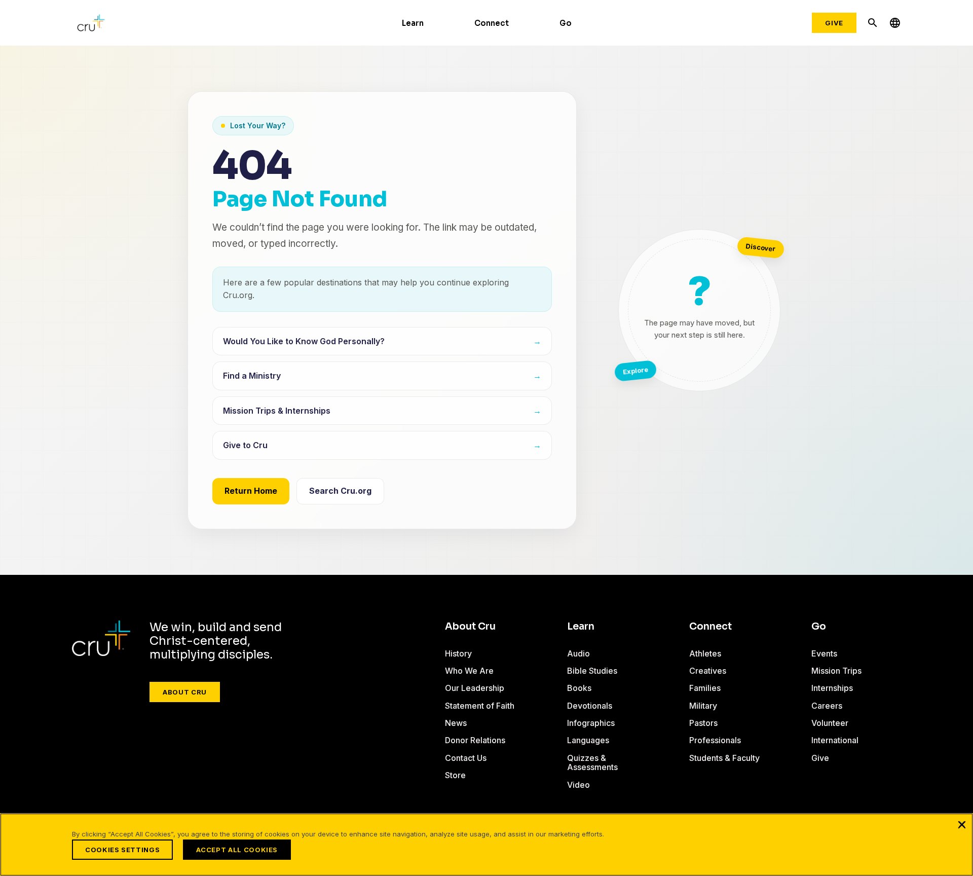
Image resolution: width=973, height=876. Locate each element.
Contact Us (465, 758)
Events (824, 653)
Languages (588, 740)
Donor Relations (475, 740)
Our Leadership (474, 688)
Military (703, 706)
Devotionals (589, 706)
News (456, 723)
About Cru (185, 692)
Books (579, 688)
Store (455, 775)
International (834, 740)
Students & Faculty (724, 758)
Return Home (250, 491)
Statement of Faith (479, 706)
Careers (826, 706)
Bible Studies (592, 671)
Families (705, 688)
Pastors (703, 723)
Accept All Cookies (237, 850)
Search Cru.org (340, 491)
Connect (491, 23)
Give (834, 23)
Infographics (591, 723)
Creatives (707, 671)
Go (565, 23)
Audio (578, 653)
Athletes (705, 653)
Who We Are (469, 671)
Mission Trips (836, 671)
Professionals (715, 740)
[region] (486, 844)
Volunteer (829, 723)
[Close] (962, 824)
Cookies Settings (122, 850)
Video (578, 785)
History (458, 653)
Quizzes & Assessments (592, 762)
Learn (413, 23)
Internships (832, 688)
